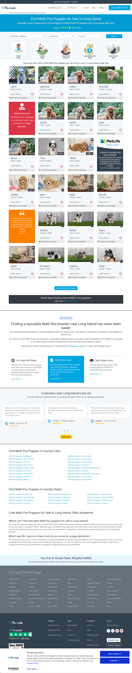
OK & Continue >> (114, 654)
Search (114, 36)
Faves (85, 7)
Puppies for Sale (19, 13)
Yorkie (108, 606)
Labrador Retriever (34, 595)
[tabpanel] (23, 416)
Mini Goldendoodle (15, 598)
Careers (90, 640)
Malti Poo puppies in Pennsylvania (21, 500)
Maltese (50, 595)
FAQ (69, 630)
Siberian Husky (52, 606)
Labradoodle (13, 595)
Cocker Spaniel (52, 587)
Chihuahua (12, 587)
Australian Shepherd (54, 579)
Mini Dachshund (112, 595)
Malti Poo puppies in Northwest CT (80, 462)
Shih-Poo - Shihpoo (34, 606)
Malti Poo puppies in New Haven (79, 456)
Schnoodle (90, 602)
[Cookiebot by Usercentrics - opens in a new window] (13, 669)
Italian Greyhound (112, 591)
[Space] (16, 622)
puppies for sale (76, 346)
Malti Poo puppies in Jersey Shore (21, 465)
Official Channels (112, 625)
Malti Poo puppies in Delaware (59, 497)
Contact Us (71, 635)
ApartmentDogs (113, 57)
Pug (49, 602)
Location (77, 640)
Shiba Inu (110, 602)
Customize (113, 660)
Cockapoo (32, 587)
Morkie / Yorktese (92, 598)
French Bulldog (92, 587)
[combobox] (26, 36)
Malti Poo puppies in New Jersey (59, 494)
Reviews (101, 8)
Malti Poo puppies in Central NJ (20, 471)
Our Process (72, 8)
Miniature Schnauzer (74, 598)
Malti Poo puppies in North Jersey (79, 459)
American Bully (13, 579)
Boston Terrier (52, 583)
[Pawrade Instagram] (113, 631)
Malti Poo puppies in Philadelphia (21, 474)
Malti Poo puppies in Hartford (19, 462)
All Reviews (66, 437)
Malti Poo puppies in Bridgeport (20, 456)
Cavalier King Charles (93, 583)
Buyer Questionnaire (55, 635)
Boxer (69, 583)
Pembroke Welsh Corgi (114, 598)
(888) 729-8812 (122, 8)
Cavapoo (109, 583)
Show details (31, 669)
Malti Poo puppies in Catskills (78, 471)
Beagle (89, 579)
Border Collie (32, 583)
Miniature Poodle (53, 598)
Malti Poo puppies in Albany (19, 479)
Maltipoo (70, 595)
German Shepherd (14, 591)
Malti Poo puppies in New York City (21, 459)
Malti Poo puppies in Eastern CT (79, 465)
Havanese (90, 591)
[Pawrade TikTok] (117, 631)
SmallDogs (18, 57)
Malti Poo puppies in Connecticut (20, 494)
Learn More (16, 379)
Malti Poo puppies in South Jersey (79, 479)
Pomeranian (12, 602)
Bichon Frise (12, 583)
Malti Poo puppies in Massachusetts (21, 497)
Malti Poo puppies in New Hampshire (100, 497)
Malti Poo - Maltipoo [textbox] (19, 36)
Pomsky (31, 602)
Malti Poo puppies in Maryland (59, 500)
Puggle (70, 602)
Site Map (71, 640)
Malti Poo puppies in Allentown (20, 477)
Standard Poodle (73, 606)
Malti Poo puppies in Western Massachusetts (83, 468)
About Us (90, 625)
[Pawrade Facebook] (109, 631)
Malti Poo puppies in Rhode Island (99, 494)
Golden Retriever (34, 591)
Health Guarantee (54, 630)
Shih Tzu (11, 606)
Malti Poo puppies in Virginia (97, 503)
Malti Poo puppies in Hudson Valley (21, 468)
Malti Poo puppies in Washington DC (100, 500)
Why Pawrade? (73, 625)
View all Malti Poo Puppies (66, 288)
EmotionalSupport (66, 57)
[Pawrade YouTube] (122, 631)
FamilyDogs (42, 57)
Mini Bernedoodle (92, 595)
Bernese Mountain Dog (114, 579)
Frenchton (110, 587)
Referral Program (93, 645)
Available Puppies (55, 8)
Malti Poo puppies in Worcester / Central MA (83, 474)
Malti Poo (28, 13)
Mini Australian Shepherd (36, 598)
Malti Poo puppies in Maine (58, 503)
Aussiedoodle (33, 579)
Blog (93, 8)
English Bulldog (72, 587)
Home (11, 13)
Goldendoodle (52, 591)
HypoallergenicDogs (90, 57)
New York (34, 13)
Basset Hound (72, 579)
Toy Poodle (90, 606)
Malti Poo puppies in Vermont (19, 503)
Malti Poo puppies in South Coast (79, 477)
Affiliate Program (93, 635)
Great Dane (71, 591)
